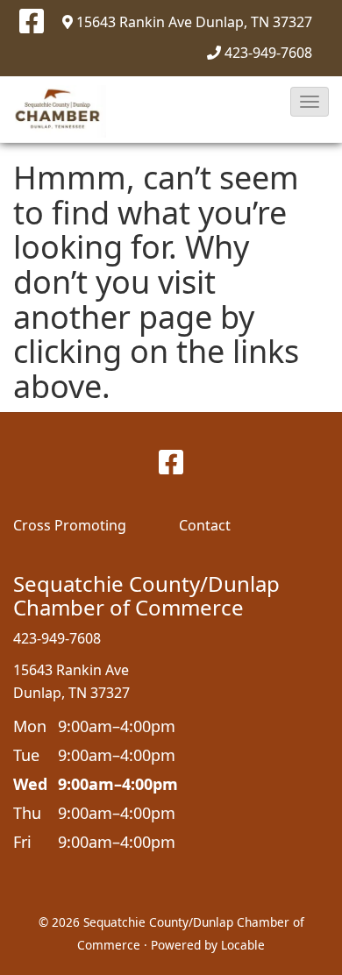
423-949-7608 (268, 52)
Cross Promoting (69, 525)
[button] (309, 102)
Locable (243, 944)
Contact (205, 525)
